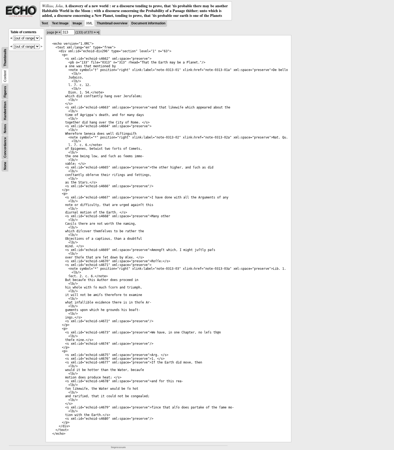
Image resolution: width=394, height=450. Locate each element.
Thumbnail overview (112, 23)
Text (45, 23)
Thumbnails (5, 57)
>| (97, 32)
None (5, 166)
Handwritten (5, 111)
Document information (148, 23)
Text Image (60, 23)
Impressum (118, 447)
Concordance (5, 147)
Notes (5, 128)
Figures (5, 92)
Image (77, 23)
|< (56, 32)
